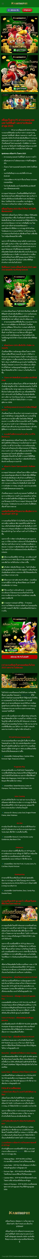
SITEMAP (19, 1226)
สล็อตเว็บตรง (6, 130)
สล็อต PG (20, 1151)
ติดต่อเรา (19, 1221)
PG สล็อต (31, 225)
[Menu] (3, 3)
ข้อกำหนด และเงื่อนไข (23, 1224)
